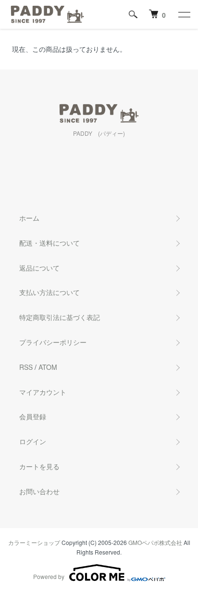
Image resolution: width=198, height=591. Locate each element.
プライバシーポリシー (53, 342)
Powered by (48, 576)
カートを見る (39, 466)
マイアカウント (42, 392)
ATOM (47, 367)
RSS (26, 367)
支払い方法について (49, 292)
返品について (39, 267)
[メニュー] (183, 14)
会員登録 (32, 416)
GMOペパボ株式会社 (155, 542)
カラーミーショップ (34, 542)
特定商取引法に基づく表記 (59, 317)
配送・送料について (49, 243)
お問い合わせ (39, 491)
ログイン (32, 441)
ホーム (29, 218)
